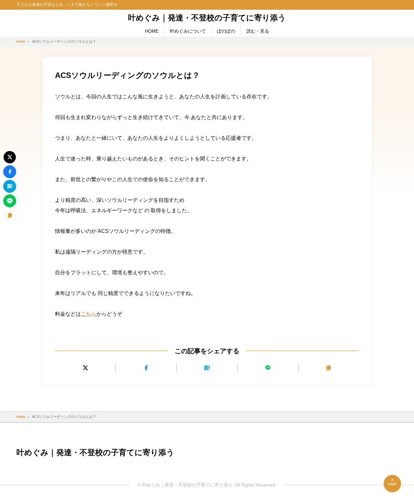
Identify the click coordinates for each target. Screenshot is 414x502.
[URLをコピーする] (329, 368)
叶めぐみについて (188, 31)
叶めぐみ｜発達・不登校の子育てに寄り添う (207, 17)
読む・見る (257, 31)
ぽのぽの (226, 31)
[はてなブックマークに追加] (207, 368)
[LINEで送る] (268, 368)
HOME (151, 31)
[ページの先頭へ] (392, 483)
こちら (88, 314)
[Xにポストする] (85, 368)
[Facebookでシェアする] (146, 368)
